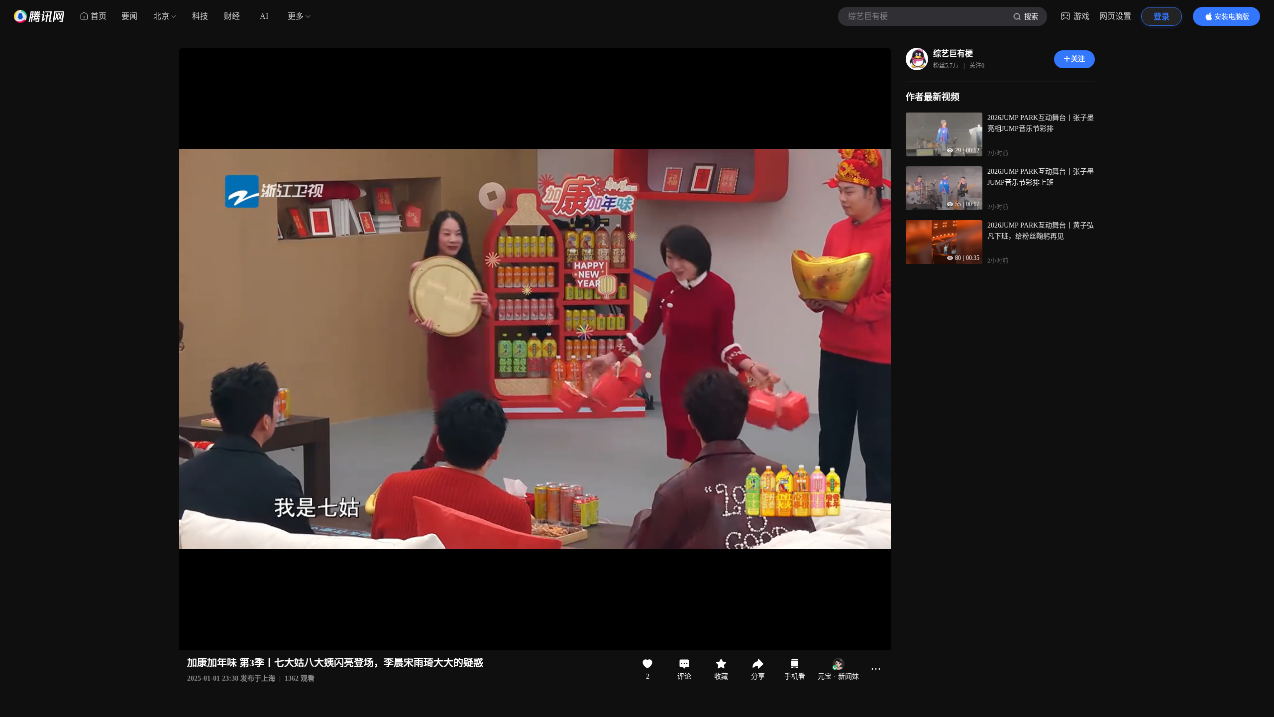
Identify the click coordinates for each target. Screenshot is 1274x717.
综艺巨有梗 (953, 53)
